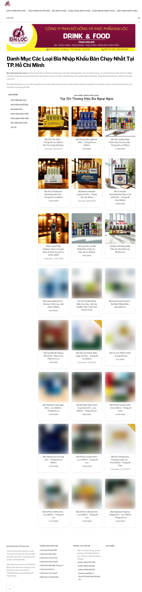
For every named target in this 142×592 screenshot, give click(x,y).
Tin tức (9, 18)
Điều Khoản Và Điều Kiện (49, 577)
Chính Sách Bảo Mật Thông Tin (51, 565)
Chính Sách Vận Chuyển (49, 562)
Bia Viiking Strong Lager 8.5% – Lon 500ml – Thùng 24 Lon (53, 408)
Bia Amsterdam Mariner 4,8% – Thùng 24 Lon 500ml (86, 142)
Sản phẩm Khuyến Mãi (48, 550)
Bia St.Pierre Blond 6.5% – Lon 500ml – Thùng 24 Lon (87, 515)
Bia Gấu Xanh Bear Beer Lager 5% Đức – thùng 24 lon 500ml (87, 356)
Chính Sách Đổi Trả (47, 569)
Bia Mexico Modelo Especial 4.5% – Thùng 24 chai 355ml (87, 194)
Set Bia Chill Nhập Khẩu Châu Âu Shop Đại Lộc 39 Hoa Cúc (120, 249)
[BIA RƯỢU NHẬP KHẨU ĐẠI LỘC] (7, 3)
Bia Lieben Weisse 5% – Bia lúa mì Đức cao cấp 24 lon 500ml (53, 304)
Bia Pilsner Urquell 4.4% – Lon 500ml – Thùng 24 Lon (87, 460)
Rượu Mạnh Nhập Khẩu (103, 11)
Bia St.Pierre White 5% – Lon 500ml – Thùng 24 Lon (53, 515)
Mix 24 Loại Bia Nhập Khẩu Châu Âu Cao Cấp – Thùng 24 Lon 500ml (120, 142)
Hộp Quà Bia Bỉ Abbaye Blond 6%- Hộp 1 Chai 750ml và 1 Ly (53, 356)
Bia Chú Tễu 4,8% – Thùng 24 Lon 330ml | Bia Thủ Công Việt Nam (53, 142)
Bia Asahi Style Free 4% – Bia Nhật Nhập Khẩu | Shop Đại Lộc (120, 304)
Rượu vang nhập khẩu (79, 11)
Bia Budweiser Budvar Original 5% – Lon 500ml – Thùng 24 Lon (120, 515)
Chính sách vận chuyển (48, 573)
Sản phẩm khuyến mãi (39, 11)
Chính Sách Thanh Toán (49, 558)
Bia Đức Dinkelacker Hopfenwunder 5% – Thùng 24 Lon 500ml (53, 194)
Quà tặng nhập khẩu (127, 11)
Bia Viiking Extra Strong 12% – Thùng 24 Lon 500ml (53, 460)
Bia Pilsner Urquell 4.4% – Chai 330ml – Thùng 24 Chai (120, 408)
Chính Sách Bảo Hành (48, 554)
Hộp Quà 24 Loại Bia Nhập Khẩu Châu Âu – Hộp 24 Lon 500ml (86, 249)
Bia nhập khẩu (59, 11)
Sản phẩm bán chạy (16, 11)
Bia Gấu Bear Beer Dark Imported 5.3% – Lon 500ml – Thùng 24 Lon (86, 408)
